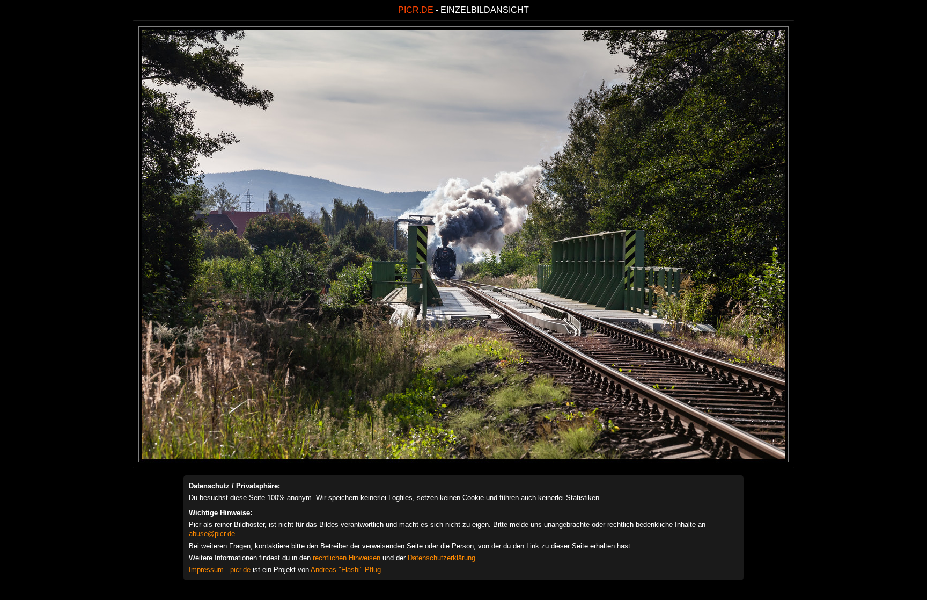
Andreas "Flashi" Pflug (346, 570)
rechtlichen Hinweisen (346, 558)
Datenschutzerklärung (441, 558)
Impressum (206, 570)
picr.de (240, 570)
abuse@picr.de (212, 534)
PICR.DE (415, 10)
